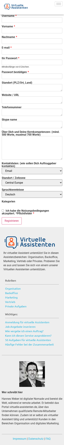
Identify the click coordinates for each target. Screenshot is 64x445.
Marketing (11, 297)
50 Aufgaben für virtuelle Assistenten (28, 340)
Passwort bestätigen (15, 72)
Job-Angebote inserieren (20, 326)
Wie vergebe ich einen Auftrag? (24, 331)
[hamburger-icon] (58, 3)
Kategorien (8, 201)
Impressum (19, 438)
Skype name (9, 119)
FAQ (48, 438)
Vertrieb (10, 301)
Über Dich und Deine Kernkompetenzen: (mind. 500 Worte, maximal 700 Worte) (31, 133)
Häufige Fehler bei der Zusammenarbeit (29, 344)
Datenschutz (36, 438)
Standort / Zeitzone (13, 178)
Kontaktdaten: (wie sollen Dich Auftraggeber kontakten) (29, 165)
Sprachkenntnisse (13, 189)
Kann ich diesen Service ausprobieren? (28, 335)
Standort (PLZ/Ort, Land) (17, 82)
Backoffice (11, 293)
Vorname (8, 26)
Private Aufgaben (15, 306)
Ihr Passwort (10, 58)
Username (9, 16)
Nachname (9, 37)
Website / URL (10, 95)
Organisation (13, 288)
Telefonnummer (12, 107)
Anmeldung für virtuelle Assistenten (27, 322)
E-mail (7, 47)
